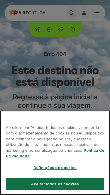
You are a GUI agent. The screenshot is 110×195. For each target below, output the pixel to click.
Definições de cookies (55, 167)
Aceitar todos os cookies (55, 184)
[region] (55, 153)
